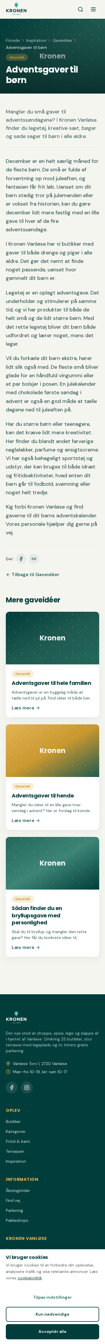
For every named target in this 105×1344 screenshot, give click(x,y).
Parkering (14, 1210)
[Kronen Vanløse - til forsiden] (16, 9)
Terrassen (15, 1151)
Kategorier (16, 1131)
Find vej (13, 1200)
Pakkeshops (17, 1220)
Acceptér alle (52, 1331)
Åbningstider (18, 1190)
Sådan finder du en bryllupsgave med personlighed (37, 915)
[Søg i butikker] (80, 9)
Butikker (13, 1121)
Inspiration (36, 40)
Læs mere (23, 708)
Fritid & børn (18, 1141)
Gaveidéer (62, 40)
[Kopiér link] (34, 559)
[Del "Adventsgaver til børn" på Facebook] (21, 559)
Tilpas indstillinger (52, 1297)
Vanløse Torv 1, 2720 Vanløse (40, 1063)
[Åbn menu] (93, 9)
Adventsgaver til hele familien (51, 683)
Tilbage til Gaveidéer (36, 574)
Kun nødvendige (52, 1314)
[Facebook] (12, 1087)
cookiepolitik (30, 1278)
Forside (13, 40)
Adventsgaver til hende (43, 795)
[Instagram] (27, 1087)
